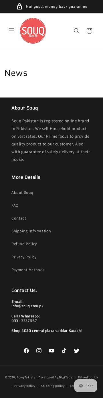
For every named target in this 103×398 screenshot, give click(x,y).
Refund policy (88, 377)
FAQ (15, 205)
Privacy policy (24, 386)
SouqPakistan (27, 377)
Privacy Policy (23, 256)
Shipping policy (53, 386)
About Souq (22, 192)
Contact (18, 218)
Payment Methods (28, 269)
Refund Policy (24, 243)
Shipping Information (31, 230)
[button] (11, 31)
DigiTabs (65, 377)
